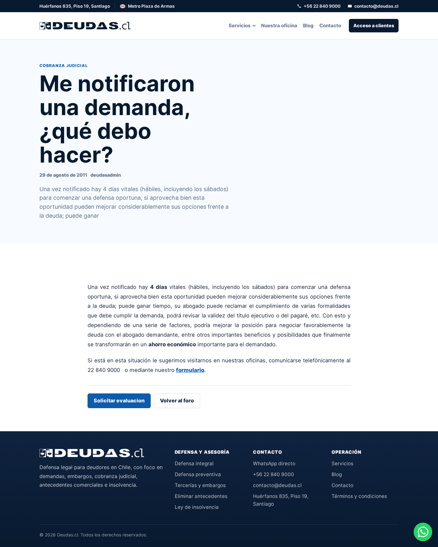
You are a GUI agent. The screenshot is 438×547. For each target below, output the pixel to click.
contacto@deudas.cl (376, 6)
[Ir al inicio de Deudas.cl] (91, 453)
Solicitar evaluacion (119, 400)
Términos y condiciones (359, 496)
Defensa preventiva (198, 474)
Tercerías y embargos (200, 485)
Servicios (240, 25)
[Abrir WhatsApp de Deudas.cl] (423, 532)
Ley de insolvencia (197, 507)
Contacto (330, 25)
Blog (308, 25)
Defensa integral (194, 463)
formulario (190, 370)
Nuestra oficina (279, 25)
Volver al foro (177, 400)
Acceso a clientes (373, 25)
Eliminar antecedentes (201, 496)
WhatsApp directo (274, 463)
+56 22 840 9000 (322, 6)
